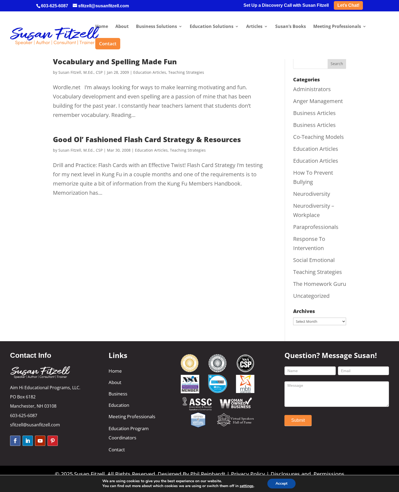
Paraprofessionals (315, 227)
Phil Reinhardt (207, 474)
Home (115, 371)
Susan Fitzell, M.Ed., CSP (80, 72)
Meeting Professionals (132, 416)
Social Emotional (314, 260)
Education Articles (149, 72)
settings (247, 486)
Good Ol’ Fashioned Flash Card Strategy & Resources (147, 139)
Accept (281, 483)
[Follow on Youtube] (40, 441)
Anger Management (318, 101)
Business (118, 394)
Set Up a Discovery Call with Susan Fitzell (286, 5)
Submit (298, 420)
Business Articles (314, 113)
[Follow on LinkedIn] (28, 441)
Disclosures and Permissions (307, 474)
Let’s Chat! (348, 5)
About (115, 382)
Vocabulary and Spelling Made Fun (115, 61)
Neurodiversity (311, 193)
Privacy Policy (248, 474)
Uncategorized (311, 295)
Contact (117, 449)
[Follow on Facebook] (15, 441)
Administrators (312, 89)
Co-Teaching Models (318, 136)
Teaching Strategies (186, 72)
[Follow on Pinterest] (52, 441)
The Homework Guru (319, 283)
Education (119, 405)
